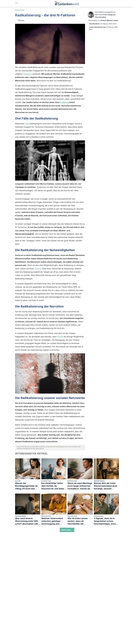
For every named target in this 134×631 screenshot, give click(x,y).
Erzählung (64, 102)
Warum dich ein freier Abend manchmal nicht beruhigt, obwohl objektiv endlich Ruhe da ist (106, 486)
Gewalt (60, 337)
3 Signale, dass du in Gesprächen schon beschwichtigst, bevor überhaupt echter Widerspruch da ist (105, 521)
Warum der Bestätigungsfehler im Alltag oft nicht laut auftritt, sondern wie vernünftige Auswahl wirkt (26, 486)
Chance (37, 268)
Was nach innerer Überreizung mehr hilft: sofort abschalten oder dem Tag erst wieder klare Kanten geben (27, 521)
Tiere (27, 124)
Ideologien (27, 74)
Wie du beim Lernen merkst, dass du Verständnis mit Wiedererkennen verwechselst (78, 521)
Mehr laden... (67, 530)
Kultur (17, 481)
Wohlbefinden (19, 10)
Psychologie (46, 481)
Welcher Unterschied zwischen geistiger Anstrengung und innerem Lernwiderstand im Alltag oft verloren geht (53, 521)
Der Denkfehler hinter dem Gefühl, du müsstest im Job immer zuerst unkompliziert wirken (53, 486)
